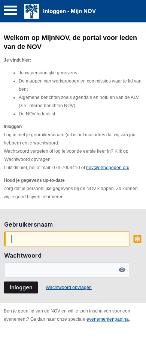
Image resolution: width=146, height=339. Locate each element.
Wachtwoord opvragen (69, 287)
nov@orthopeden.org (108, 167)
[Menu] (10, 12)
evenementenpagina (107, 319)
